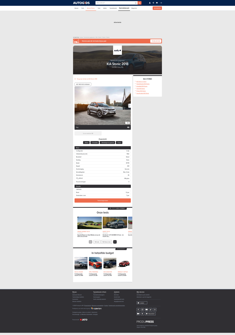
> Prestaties (95, 143)
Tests (82, 8)
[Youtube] (146, 309)
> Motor (86, 143)
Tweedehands (113, 8)
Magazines (134, 8)
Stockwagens (96, 297)
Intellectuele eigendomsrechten (117, 305)
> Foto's (119, 143)
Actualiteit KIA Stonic (141, 86)
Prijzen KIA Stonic (141, 91)
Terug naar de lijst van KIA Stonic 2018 (87, 79)
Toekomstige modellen (78, 297)
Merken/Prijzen (91, 8)
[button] (129, 106)
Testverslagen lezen (102, 200)
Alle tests (116, 295)
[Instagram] (142, 309)
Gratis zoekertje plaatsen (99, 299)
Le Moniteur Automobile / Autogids (89, 314)
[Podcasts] (142, 313)
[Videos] (138, 313)
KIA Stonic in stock (141, 82)
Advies (105, 8)
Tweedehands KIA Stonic (143, 84)
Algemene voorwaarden (97, 305)
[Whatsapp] (154, 309)
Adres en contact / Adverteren (89, 312)
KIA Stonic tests (106, 242)
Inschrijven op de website (143, 295)
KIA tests (97, 242)
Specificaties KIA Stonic (142, 93)
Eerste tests (117, 297)
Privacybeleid (87, 305)
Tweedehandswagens (98, 295)
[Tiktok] (150, 309)
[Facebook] (138, 309)
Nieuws (76, 8)
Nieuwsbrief (151, 314)
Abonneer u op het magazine (144, 297)
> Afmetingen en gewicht (107, 143)
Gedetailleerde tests (119, 299)
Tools (99, 8)
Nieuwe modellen (76, 301)
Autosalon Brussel (77, 295)
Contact (142, 303)
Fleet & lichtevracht (124, 8)
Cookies (106, 305)
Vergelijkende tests (119, 301)
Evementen (75, 299)
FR (161, 3)
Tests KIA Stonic (140, 89)
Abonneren (157, 8)
